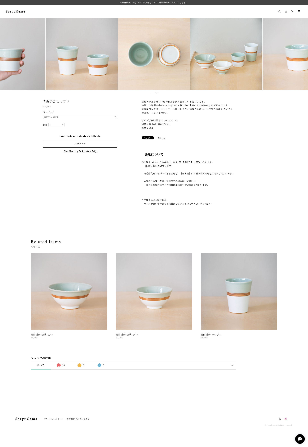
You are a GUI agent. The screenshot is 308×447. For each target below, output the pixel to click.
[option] (82, 54)
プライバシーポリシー (53, 419)
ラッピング (48, 112)
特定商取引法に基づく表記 (78, 419)
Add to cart (80, 144)
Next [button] (303, 54)
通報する (161, 138)
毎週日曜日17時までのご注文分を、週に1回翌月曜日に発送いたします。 (154, 3)
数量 (45, 125)
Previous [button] (4, 54)
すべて (41, 365)
